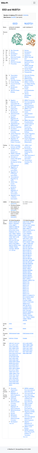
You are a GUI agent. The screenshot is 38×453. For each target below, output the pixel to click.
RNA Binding (27, 77)
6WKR (18, 368)
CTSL (10, 225)
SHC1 (24, 310)
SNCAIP (25, 312)
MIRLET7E (26, 290)
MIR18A (25, 258)
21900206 (25, 15)
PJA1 (15, 238)
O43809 (25, 338)
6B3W (10, 363)
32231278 (13, 203)
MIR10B (25, 247)
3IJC (10, 345)
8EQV (16, 378)
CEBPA (29, 223)
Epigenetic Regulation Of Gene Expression (15, 406)
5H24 (10, 353)
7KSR (10, 372)
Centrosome (27, 55)
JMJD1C (25, 240)
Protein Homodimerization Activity (29, 90)
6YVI (10, 370)
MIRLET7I (32, 295)
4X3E (17, 348)
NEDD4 (28, 297)
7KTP (13, 372)
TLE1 (24, 317)
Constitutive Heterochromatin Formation (15, 418)
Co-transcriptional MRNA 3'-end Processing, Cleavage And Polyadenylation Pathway (29, 128)
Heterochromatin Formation (15, 114)
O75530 (16, 338)
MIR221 (25, 268)
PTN (28, 302)
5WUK (18, 362)
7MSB (10, 373)
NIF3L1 (25, 299)
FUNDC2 (25, 237)
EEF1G (33, 230)
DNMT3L (28, 228)
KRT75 (24, 242)
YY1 (10, 250)
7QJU (10, 377)
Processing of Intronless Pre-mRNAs (28, 161)
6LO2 (10, 365)
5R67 (30, 353)
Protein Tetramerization (28, 112)
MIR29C (25, 272)
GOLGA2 (30, 237)
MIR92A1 (25, 280)
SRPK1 (29, 314)
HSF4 (24, 238)
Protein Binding (15, 82)
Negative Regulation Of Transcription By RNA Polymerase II (16, 102)
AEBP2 (11, 222)
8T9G (13, 380)
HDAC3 (11, 235)
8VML (17, 382)
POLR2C (25, 300)
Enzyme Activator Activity (15, 84)
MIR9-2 (29, 279)
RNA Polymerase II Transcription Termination (29, 156)
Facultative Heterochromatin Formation (15, 130)
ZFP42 (13, 250)
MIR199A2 (31, 260)
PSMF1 (30, 300)
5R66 (27, 353)
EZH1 (14, 230)
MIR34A (25, 274)
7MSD (14, 373)
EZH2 (17, 230)
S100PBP (25, 307)
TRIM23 (32, 317)
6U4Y (10, 367)
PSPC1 (25, 302)
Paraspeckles (28, 72)
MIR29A (25, 270)
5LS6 (16, 355)
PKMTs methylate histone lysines (15, 154)
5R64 (30, 352)
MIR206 (29, 265)
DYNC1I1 (25, 230)
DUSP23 (11, 228)
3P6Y (30, 347)
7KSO (17, 370)
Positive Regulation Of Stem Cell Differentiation (29, 135)
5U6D (10, 360)
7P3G (10, 375)
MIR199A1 (25, 260)
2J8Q (27, 343)
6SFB (13, 365)
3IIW (10, 343)
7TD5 (13, 378)
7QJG (17, 375)
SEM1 (30, 307)
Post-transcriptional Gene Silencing (29, 394)
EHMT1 (16, 228)
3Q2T (27, 348)
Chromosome (14, 59)
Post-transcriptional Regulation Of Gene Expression (29, 103)
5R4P (31, 348)
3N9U (24, 347)
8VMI (13, 382)
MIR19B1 (29, 262)
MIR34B (29, 274)
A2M (24, 222)
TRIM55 (11, 247)
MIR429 (25, 277)
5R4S (31, 350)
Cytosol (13, 60)
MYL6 (24, 297)
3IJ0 (15, 343)
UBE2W (17, 248)
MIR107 (30, 245)
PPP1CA (11, 240)
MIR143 (25, 252)
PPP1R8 (16, 240)
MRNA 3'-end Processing (27, 109)
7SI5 (10, 378)
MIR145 (29, 252)
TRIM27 (25, 319)
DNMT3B (16, 227)
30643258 (13, 217)
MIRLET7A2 (26, 282)
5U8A (13, 360)
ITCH (31, 238)
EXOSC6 (28, 232)
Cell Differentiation (29, 107)
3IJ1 (18, 343)
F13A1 (24, 233)
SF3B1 (30, 309)
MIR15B (25, 255)
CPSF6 (33, 225)
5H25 (13, 353)
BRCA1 (11, 223)
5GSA (10, 350)
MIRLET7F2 (26, 294)
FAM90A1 (29, 233)
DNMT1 (14, 225)
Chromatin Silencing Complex (16, 56)
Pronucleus (14, 64)
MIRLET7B (26, 285)
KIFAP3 (30, 240)
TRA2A (28, 317)
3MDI (31, 345)
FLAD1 (28, 235)
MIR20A (25, 267)
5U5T (10, 358)
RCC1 (28, 304)
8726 (10, 324)
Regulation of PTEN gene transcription (14, 168)
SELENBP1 (16, 243)
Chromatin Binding (15, 80)
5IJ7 (20, 353)
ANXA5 (15, 222)
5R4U (27, 352)
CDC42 (25, 223)
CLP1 (29, 225)
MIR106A (30, 243)
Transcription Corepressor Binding (14, 77)
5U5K (17, 357)
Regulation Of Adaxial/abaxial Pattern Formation (15, 140)
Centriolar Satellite (29, 70)
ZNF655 (25, 320)
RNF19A (25, 305)
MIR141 (29, 250)
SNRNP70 (30, 312)
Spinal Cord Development (14, 111)
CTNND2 (29, 227)
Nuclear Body (28, 69)
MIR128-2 (25, 248)
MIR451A (29, 277)
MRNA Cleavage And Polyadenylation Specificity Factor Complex (29, 60)
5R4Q (24, 350)
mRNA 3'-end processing (27, 146)
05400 (24, 328)
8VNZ (14, 383)
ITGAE (19, 235)
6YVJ (13, 370)
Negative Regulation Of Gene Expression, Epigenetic (15, 394)
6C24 (17, 363)
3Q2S (24, 348)
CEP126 (25, 225)
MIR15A (29, 253)
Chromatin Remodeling (14, 399)
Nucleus (13, 52)
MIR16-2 (25, 257)
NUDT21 (28, 23)
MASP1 (29, 242)
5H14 (17, 350)
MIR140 (25, 250)
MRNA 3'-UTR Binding (28, 427)
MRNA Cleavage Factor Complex (28, 66)
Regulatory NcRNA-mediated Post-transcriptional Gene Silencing (29, 399)
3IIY (13, 343)
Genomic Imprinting (16, 127)
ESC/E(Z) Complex (16, 62)
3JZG (16, 345)
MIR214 (29, 267)
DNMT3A (11, 227)
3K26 (16, 347)
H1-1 (19, 232)
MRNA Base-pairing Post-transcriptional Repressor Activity (29, 407)
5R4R (27, 350)
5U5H (14, 357)
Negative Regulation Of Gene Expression (29, 423)
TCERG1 (25, 315)
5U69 (16, 358)
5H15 (10, 352)
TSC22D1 (11, 248)
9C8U (17, 383)
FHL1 (16, 232)
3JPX (13, 345)
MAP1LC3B (16, 237)
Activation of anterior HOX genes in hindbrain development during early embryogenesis (16, 161)
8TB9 (10, 382)
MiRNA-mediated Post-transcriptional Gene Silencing (29, 390)
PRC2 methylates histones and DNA (15, 146)
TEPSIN (30, 315)
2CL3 (24, 343)
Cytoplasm (27, 54)
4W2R (13, 348)
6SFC (17, 365)
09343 (10, 328)
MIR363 (29, 275)
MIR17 (29, 257)
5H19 (16, 352)
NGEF (32, 297)
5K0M (13, 355)
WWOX (29, 319)
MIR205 (25, 265)
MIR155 (25, 253)
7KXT (17, 372)
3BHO (24, 345)
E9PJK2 (11, 338)
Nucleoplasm (14, 54)
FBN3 (24, 235)
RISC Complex (28, 403)
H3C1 (10, 233)
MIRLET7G (26, 295)
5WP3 (14, 362)
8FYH (10, 380)
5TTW (10, 357)
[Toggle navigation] (34, 3)
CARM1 (32, 222)
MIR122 (29, 247)
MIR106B (25, 245)
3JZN (13, 347)
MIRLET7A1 (31, 280)
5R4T (24, 352)
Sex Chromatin (15, 50)
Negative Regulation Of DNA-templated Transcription (15, 119)
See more (11, 423)
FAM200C (11, 232)
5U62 (13, 358)
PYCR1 (32, 302)
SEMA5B (25, 309)
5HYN (16, 353)
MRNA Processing (29, 100)
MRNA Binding (28, 79)
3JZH (10, 347)
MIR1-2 (26, 243)
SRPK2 (16, 245)
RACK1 (16, 242)
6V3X (13, 367)
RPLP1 (29, 305)
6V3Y (17, 367)
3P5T (27, 347)
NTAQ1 (29, 299)
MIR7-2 (25, 279)
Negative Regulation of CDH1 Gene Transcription (14, 191)
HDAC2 (18, 233)
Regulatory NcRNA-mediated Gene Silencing (29, 413)
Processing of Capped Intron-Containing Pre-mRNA (28, 151)
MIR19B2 (25, 263)
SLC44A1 (28, 310)
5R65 (24, 353)
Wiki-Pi (4, 2)
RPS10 (11, 243)
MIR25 (29, 268)
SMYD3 (11, 245)
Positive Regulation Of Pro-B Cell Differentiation (29, 140)
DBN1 (24, 228)
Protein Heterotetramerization (29, 116)
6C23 (14, 363)
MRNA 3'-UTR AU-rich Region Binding (29, 83)
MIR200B (30, 263)
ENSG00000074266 (14, 333)
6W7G (14, 368)
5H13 (14, 350)
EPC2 (10, 230)
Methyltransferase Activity (15, 411)
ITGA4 (15, 235)
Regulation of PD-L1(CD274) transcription (15, 197)
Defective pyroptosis (13, 186)
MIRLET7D (26, 289)
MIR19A (25, 262)
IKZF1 (28, 238)
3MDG (28, 345)
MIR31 (29, 272)
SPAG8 (25, 314)
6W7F (10, 368)
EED (15, 23)
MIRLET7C (26, 287)
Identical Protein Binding (15, 91)
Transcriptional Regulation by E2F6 (14, 178)
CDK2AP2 (16, 223)
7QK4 (13, 377)
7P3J (13, 375)
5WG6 (10, 362)
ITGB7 (10, 237)
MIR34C (25, 275)
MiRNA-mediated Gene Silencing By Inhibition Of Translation (29, 432)
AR (18, 222)
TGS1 (19, 245)
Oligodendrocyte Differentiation (15, 124)
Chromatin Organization (14, 107)
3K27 (10, 348)
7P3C (17, 373)
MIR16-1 (29, 255)
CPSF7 (25, 227)
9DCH (10, 385)
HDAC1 (14, 233)
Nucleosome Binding (14, 88)
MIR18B (29, 258)
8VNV (10, 383)
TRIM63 (16, 247)
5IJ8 (10, 355)
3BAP (30, 343)
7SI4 (17, 377)
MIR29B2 (29, 270)
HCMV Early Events (14, 183)
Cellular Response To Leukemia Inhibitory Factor (15, 135)
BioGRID (13, 17)
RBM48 (25, 304)
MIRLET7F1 (26, 292)
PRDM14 (11, 242)
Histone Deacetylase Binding (27, 95)
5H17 (13, 352)
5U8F (17, 360)
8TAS (17, 380)
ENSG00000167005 (28, 333)
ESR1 (24, 232)
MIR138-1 (30, 248)
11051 (24, 324)
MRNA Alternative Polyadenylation (29, 121)
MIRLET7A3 (26, 284)
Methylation (14, 415)
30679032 (13, 210)
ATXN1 (27, 222)
